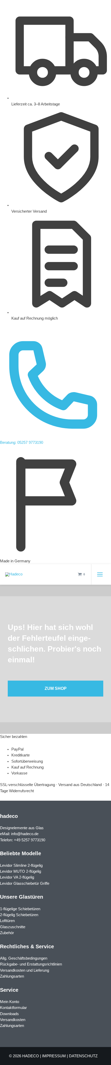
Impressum (54, 1056)
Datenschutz (83, 1056)
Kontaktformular (13, 1008)
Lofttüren (7, 921)
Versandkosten (12, 1020)
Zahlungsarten (12, 976)
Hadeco (30, 1056)
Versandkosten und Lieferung (24, 970)
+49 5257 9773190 (29, 840)
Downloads (9, 1014)
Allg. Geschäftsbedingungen (23, 958)
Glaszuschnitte (12, 927)
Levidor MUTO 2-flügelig (20, 871)
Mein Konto (9, 1002)
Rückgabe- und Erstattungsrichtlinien (31, 964)
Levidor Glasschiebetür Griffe (24, 883)
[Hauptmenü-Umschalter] (100, 574)
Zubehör (7, 933)
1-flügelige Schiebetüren (20, 909)
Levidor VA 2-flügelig (17, 877)
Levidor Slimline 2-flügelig (21, 865)
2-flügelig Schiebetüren (19, 915)
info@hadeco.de (24, 834)
